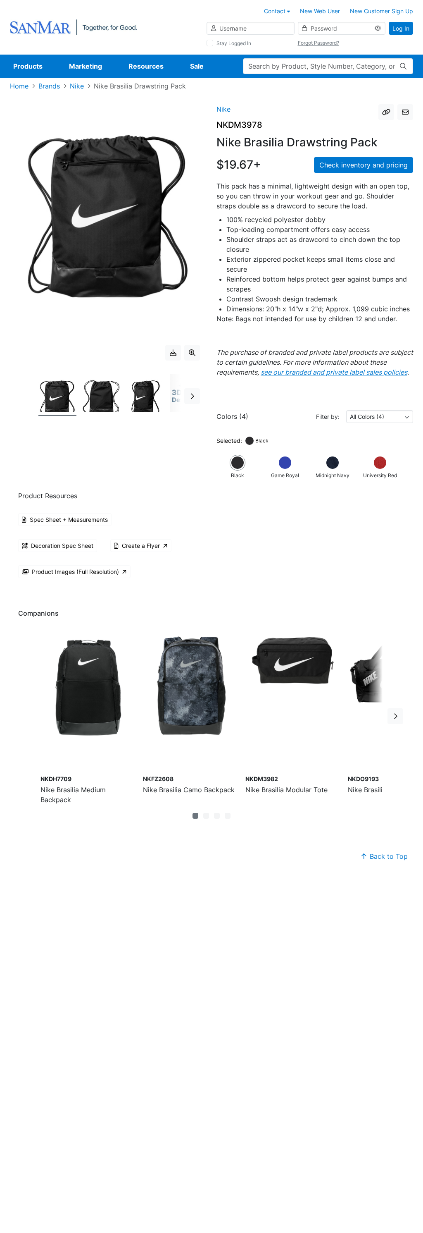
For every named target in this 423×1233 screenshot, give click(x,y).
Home (19, 86)
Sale (197, 66)
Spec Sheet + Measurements (69, 519)
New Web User (320, 10)
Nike (77, 86)
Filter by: (328, 416)
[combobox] (380, 417)
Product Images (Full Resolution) (75, 571)
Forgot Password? (318, 43)
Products (28, 66)
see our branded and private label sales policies (334, 372)
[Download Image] (173, 353)
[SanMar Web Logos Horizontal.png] (73, 26)
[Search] (403, 66)
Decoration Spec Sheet (62, 545)
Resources (146, 66)
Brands (49, 86)
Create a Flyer (141, 545)
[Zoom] (192, 353)
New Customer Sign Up (381, 10)
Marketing (85, 66)
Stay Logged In (233, 43)
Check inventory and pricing (363, 165)
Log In (400, 28)
